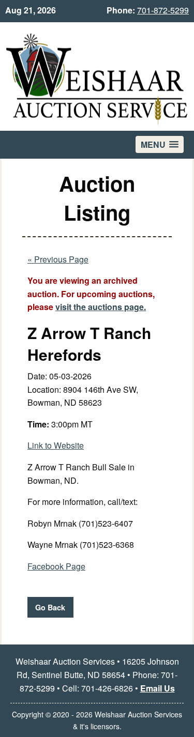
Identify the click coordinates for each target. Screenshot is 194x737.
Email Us (157, 688)
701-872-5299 (163, 10)
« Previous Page (57, 259)
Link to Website (55, 445)
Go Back (50, 607)
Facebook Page (56, 566)
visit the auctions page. (100, 307)
